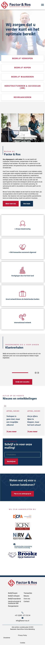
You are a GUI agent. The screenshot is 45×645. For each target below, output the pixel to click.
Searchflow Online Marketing (26, 629)
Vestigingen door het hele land (22, 276)
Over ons (27, 599)
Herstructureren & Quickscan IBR (14, 602)
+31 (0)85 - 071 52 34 (22, 615)
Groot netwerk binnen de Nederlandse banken (22, 299)
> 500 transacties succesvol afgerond (22, 252)
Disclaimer (6, 638)
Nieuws (16, 411)
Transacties (28, 593)
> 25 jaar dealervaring (22, 229)
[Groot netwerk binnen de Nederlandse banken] (22, 293)
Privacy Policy (22, 635)
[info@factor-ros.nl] (22, 618)
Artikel (9, 411)
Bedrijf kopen (12, 593)
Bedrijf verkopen (14, 596)
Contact (26, 601)
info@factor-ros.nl (22, 621)
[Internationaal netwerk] (22, 317)
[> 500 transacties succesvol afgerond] (22, 247)
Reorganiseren (13, 606)
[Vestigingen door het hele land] (22, 270)
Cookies (22, 643)
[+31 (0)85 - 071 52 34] (22, 612)
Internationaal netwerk (22, 322)
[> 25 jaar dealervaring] (22, 223)
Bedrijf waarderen (14, 599)
